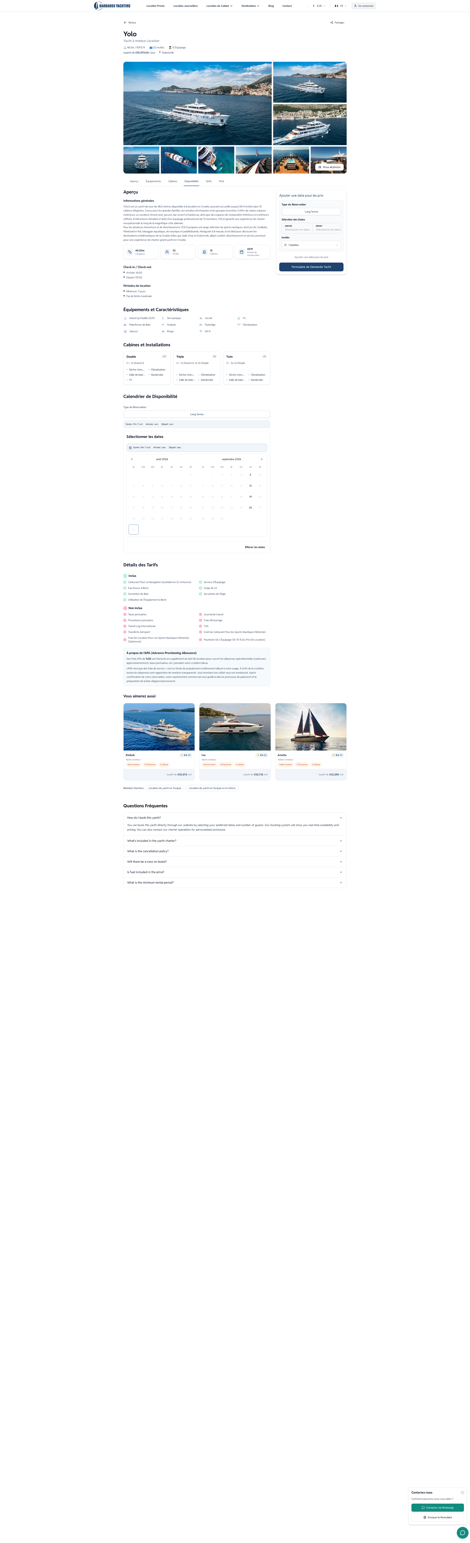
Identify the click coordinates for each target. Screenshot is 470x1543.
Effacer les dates (255, 547)
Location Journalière (185, 6)
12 (250, 485)
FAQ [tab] (221, 181)
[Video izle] (197, 103)
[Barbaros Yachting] (112, 5)
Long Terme (197, 414)
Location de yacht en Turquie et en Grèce (212, 788)
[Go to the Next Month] (262, 459)
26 (250, 507)
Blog (271, 6)
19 (250, 496)
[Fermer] (462, 1492)
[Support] (463, 1533)
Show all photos (332, 167)
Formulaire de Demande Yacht (311, 267)
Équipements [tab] (153, 181)
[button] (219, 6)
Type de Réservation (134, 407)
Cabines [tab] (172, 181)
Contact (287, 6)
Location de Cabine (218, 6)
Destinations (249, 6)
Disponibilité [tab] (191, 181)
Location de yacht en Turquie (165, 788)
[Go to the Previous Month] (132, 459)
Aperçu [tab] (134, 181)
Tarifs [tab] (209, 181)
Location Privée (156, 6)
